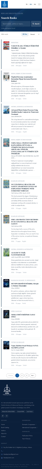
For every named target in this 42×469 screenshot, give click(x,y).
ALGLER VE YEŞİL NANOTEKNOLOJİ (18, 253)
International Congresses (29, 427)
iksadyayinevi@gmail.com (11, 454)
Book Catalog (5, 427)
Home (3, 424)
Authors (3, 430)
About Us (3, 433)
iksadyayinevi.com (9, 458)
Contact (3, 436)
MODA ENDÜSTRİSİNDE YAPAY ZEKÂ (23, 315)
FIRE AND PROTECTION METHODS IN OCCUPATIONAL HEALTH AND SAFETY (24, 221)
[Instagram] (6, 415)
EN (31, 4)
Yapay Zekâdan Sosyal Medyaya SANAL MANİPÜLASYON (24, 346)
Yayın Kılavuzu (26, 439)
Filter (25, 34)
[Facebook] (2, 415)
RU (35, 4)
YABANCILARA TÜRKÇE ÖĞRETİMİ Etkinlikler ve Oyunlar (25, 47)
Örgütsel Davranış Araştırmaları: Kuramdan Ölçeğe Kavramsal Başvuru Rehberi (24, 79)
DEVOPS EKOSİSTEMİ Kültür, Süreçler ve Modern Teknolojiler (25, 284)
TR (26, 4)
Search (37, 24)
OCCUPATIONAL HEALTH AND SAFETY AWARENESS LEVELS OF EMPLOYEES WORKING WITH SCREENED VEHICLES (24, 187)
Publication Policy (27, 436)
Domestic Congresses (28, 424)
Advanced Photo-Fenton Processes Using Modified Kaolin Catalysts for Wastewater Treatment (25, 112)
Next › (32, 375)
